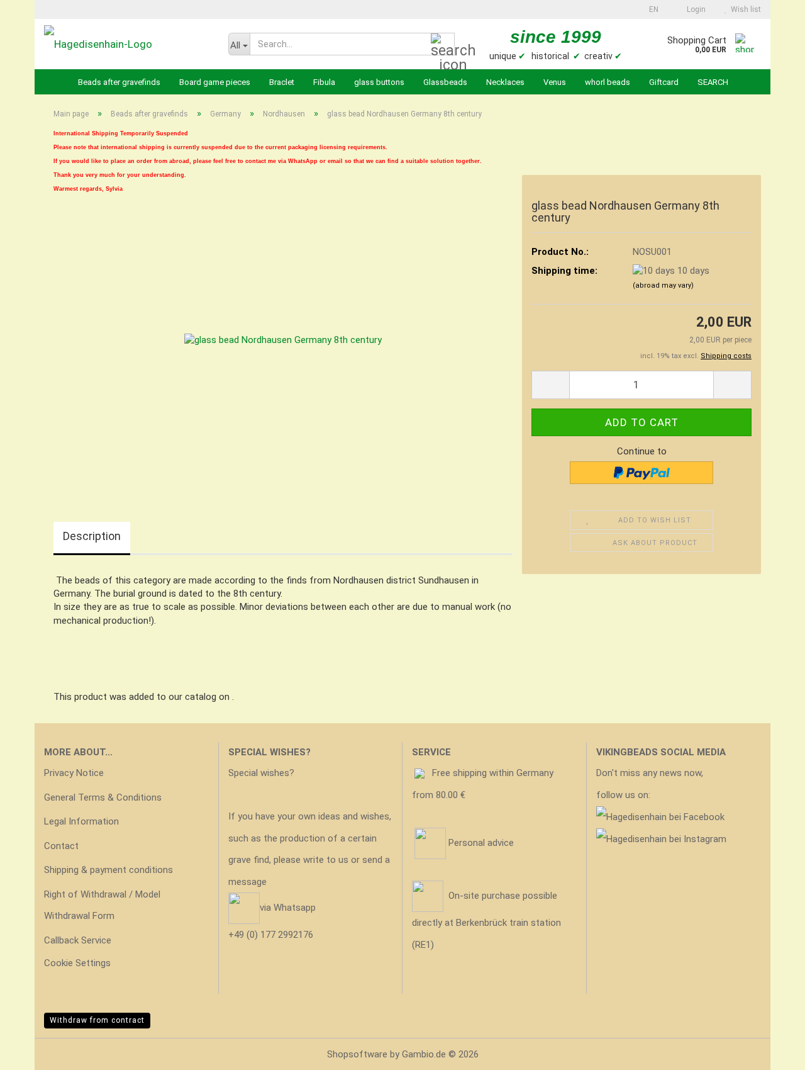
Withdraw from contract (97, 1020)
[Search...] (443, 44)
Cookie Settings (77, 963)
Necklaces (505, 82)
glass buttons (379, 82)
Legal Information (81, 821)
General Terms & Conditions (103, 797)
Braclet (281, 82)
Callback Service (77, 940)
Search (712, 82)
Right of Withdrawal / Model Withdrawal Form (102, 905)
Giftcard (664, 82)
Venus (554, 82)
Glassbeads (445, 82)
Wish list (744, 9)
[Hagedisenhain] (126, 44)
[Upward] (770, 1051)
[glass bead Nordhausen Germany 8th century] (283, 340)
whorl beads (607, 82)
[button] (650, 9)
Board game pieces (214, 82)
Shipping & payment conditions (108, 870)
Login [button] (694, 9)
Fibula (324, 82)
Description (92, 536)
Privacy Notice (74, 773)
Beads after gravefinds (119, 82)
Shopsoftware (357, 1054)
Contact (61, 846)
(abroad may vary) (663, 285)
